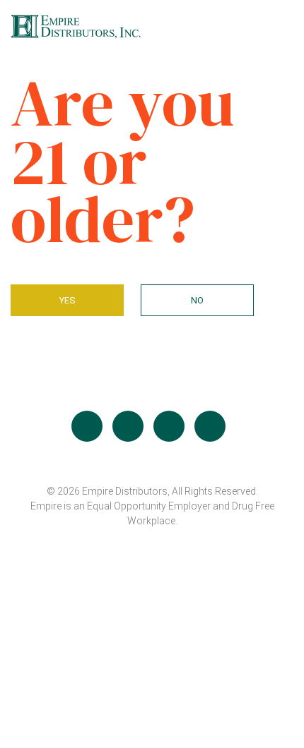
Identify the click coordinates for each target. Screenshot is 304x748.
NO (197, 300)
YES (67, 300)
